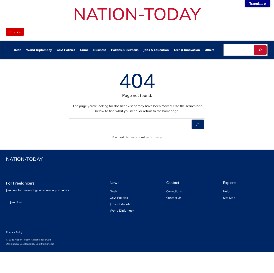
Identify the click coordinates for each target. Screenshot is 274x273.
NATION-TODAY (137, 13)
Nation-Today (22, 239)
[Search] (260, 50)
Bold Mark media (45, 243)
